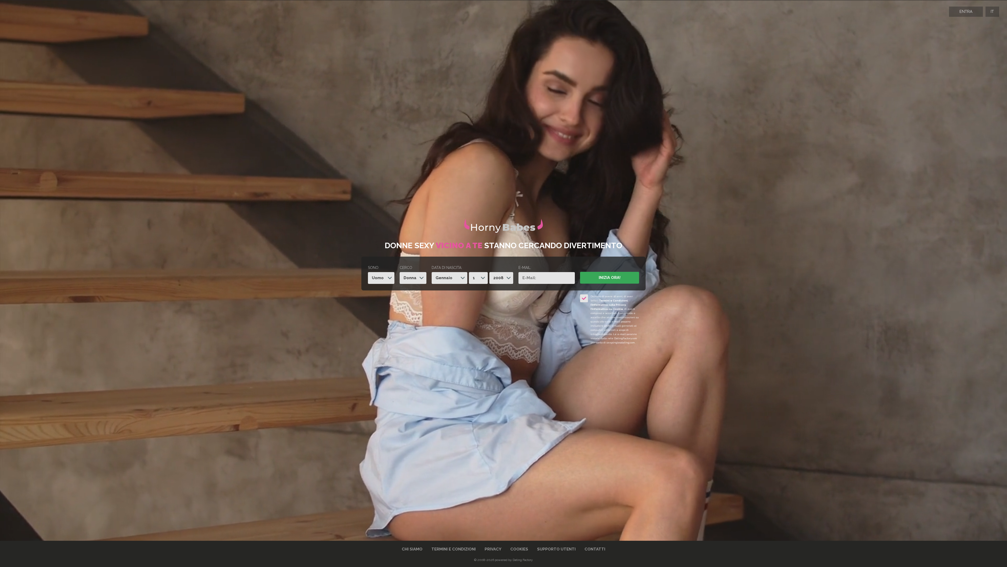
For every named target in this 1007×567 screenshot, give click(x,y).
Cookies (519, 549)
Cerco (406, 268)
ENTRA (966, 11)
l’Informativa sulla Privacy (608, 304)
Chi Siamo (412, 549)
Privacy (493, 549)
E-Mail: (524, 268)
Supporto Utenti (556, 549)
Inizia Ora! (609, 277)
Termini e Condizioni (613, 300)
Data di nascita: (447, 268)
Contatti (595, 549)
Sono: (373, 268)
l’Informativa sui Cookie (607, 309)
